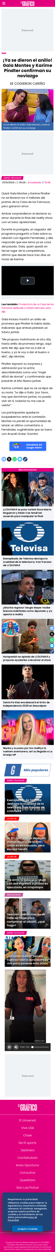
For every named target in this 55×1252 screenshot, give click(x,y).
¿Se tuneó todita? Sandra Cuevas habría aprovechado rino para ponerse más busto (27, 959)
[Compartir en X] (52, 634)
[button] (3, 3)
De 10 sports (27, 1143)
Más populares (36, 770)
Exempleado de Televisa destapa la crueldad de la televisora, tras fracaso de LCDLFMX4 (27, 562)
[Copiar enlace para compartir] (52, 651)
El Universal (27, 1120)
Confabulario (27, 1158)
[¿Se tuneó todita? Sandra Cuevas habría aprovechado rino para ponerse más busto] (28, 951)
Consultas (27, 1172)
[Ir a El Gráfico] (27, 3)
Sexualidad (14, 894)
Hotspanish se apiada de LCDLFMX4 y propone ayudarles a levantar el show (27, 658)
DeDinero (27, 1150)
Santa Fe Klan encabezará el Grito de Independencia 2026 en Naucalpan (26, 704)
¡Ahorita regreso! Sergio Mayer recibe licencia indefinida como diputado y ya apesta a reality (27, 611)
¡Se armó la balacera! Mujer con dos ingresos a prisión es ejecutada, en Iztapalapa (27, 883)
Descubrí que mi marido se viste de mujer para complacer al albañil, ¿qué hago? (26, 919)
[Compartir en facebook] (52, 628)
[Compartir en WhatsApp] (52, 640)
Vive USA (27, 1128)
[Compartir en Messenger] (52, 645)
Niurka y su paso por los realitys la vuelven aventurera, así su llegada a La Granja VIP (27, 751)
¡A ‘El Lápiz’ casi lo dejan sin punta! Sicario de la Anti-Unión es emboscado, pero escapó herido (26, 843)
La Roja (12, 818)
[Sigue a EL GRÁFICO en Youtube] (31, 1238)
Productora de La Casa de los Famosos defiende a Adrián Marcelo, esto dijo (28, 308)
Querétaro (27, 1180)
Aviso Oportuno (27, 1165)
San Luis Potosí (27, 1187)
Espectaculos (16, 780)
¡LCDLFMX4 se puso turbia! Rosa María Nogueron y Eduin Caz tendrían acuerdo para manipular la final (27, 513)
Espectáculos (12, 177)
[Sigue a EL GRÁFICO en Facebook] (24, 1238)
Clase (27, 1135)
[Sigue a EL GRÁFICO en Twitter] (26, 1238)
